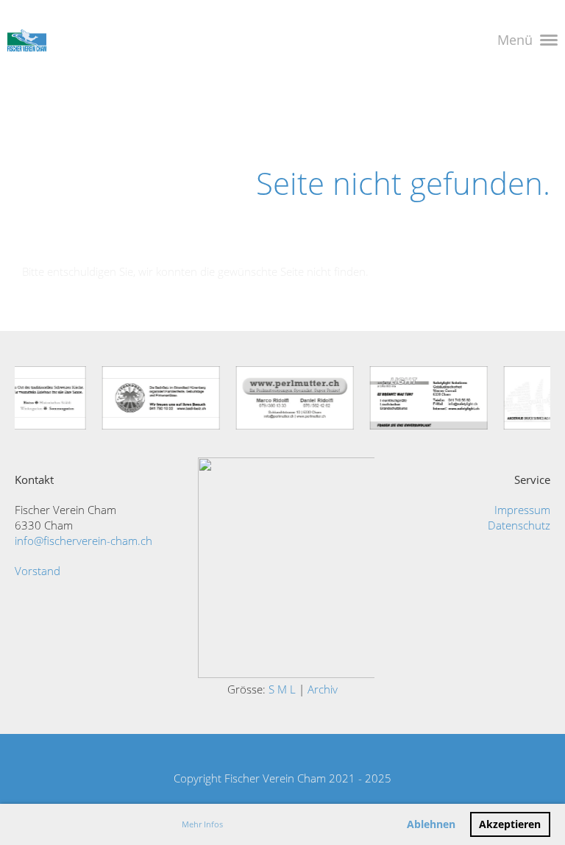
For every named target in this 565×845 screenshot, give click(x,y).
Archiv (323, 689)
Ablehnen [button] (431, 824)
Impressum (522, 509)
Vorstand (37, 570)
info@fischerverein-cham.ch (83, 540)
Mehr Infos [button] (202, 824)
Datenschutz (519, 525)
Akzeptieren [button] (510, 824)
